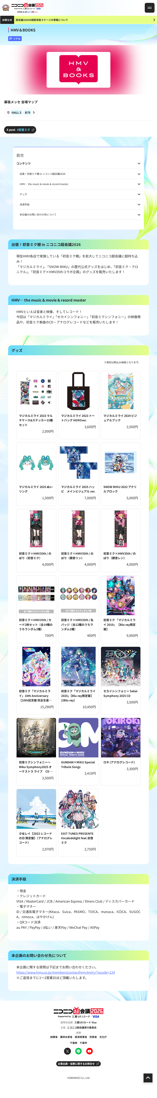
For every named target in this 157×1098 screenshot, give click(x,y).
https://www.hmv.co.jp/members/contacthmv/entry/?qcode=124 (65, 972)
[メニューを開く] (150, 8)
